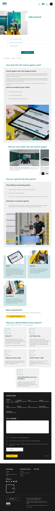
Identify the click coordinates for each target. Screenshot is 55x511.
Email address (9, 411)
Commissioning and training (25, 472)
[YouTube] (13, 481)
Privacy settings (29, 507)
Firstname (19, 400)
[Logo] (5, 4)
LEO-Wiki (21, 471)
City (29, 406)
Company (41, 400)
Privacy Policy (32, 505)
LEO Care (21, 475)
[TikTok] (11, 481)
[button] (48, 173)
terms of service (25, 437)
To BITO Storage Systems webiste (41, 505)
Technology (13, 58)
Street (7, 406)
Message (8, 421)
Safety (7, 475)
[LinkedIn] (16, 481)
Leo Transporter (6, 58)
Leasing (21, 474)
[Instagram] (9, 481)
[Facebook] (6, 481)
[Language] (43, 4)
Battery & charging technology (11, 474)
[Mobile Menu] (51, 4)
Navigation (8, 471)
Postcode (19, 406)
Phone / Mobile (42, 406)
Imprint (27, 505)
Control (7, 472)
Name (29, 400)
